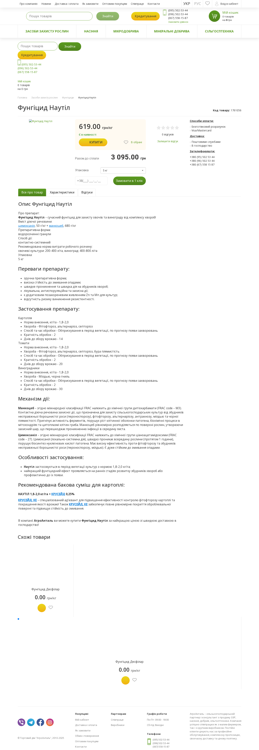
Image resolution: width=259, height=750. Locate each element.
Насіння (91, 31)
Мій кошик (230, 12)
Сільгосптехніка (219, 31)
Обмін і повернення (87, 735)
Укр (186, 3)
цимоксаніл (26, 226)
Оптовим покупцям (114, 3)
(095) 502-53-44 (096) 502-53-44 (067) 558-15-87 (29, 68)
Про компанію (29, 3)
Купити (95, 142)
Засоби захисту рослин (47, 31)
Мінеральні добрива (171, 31)
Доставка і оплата (66, 3)
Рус (197, 3)
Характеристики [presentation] (62, 192)
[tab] (32, 192)
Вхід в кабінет (229, 3)
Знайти (107, 16)
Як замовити (90, 3)
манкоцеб (56, 226)
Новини (46, 3)
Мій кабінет (82, 719)
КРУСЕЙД (58, 494)
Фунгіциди (68, 97)
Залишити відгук (167, 141)
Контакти (154, 3)
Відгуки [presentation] (87, 192)
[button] (123, 170)
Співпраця (137, 3)
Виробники (117, 725)
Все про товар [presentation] (32, 192)
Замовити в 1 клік (129, 181)
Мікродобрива (126, 31)
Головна (22, 97)
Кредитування (145, 16)
